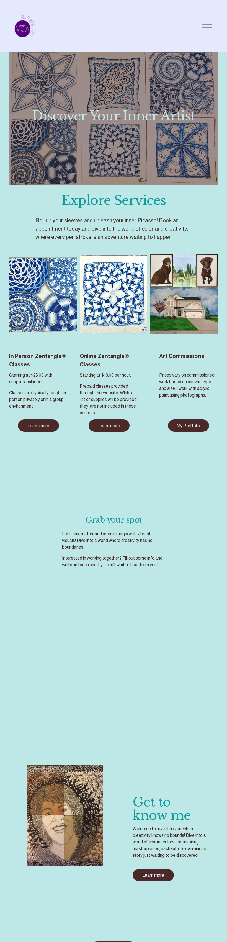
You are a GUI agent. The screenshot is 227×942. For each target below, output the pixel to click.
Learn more (38, 425)
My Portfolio (188, 425)
